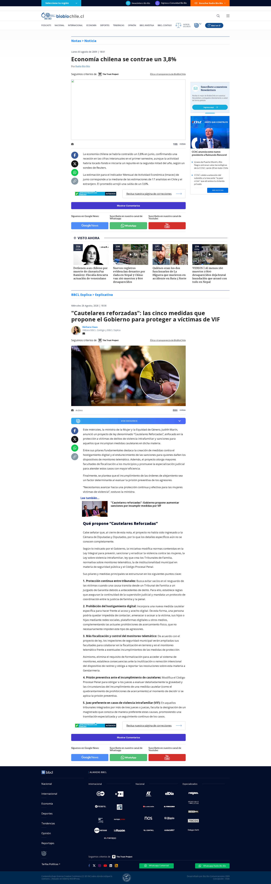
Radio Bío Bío (82, 66)
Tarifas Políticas (50, 863)
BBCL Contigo (165, 25)
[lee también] (95, 509)
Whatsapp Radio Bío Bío (214, 865)
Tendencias (118, 25)
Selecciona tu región (57, 3)
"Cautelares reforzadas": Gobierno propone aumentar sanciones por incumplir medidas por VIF (145, 504)
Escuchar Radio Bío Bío (211, 3)
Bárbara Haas (90, 326)
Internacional (75, 25)
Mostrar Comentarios (128, 205)
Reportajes (47, 843)
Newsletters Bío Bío (141, 3)
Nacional (59, 25)
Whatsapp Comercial (159, 865)
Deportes (104, 25)
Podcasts (46, 25)
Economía (91, 25)
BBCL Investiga (147, 25)
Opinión (132, 25)
